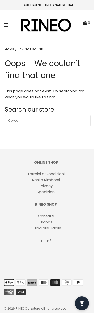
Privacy (46, 185)
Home (9, 49)
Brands (46, 222)
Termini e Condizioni (46, 173)
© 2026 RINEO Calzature (22, 308)
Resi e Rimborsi (46, 179)
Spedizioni (46, 191)
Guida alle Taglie (46, 228)
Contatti (46, 216)
